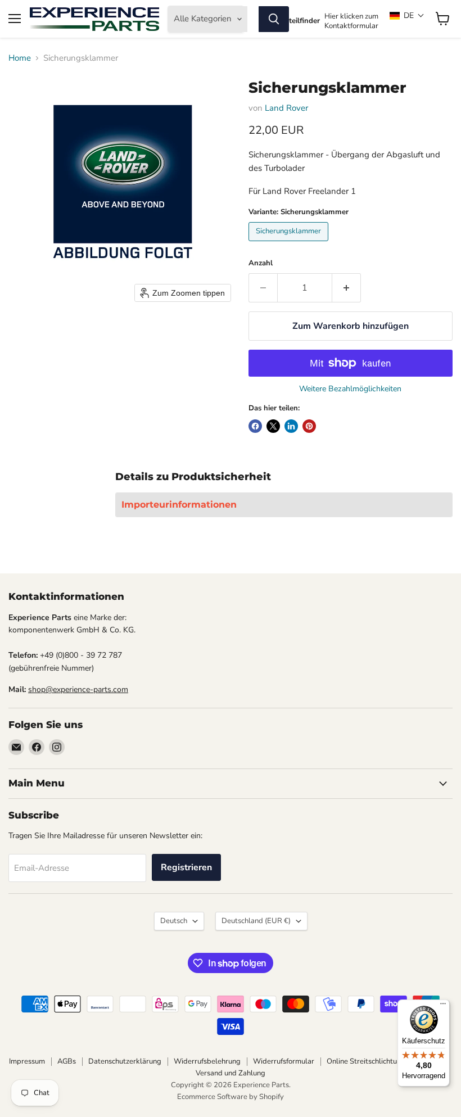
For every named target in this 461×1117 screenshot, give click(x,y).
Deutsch (173, 921)
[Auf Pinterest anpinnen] (309, 426)
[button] (407, 15)
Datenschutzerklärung (124, 1061)
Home (19, 58)
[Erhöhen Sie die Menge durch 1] (346, 287)
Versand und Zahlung (230, 1073)
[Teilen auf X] (273, 426)
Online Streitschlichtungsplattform (383, 1061)
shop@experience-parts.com (78, 689)
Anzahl (260, 263)
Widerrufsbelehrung (207, 1061)
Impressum (27, 1061)
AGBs (66, 1061)
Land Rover (286, 108)
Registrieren (186, 867)
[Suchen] (274, 19)
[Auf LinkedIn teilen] (291, 426)
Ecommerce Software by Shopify (230, 1097)
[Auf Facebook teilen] (255, 426)
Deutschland (256, 921)
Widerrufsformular (283, 1061)
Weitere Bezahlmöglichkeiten (350, 389)
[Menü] (443, 1006)
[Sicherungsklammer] (289, 244)
